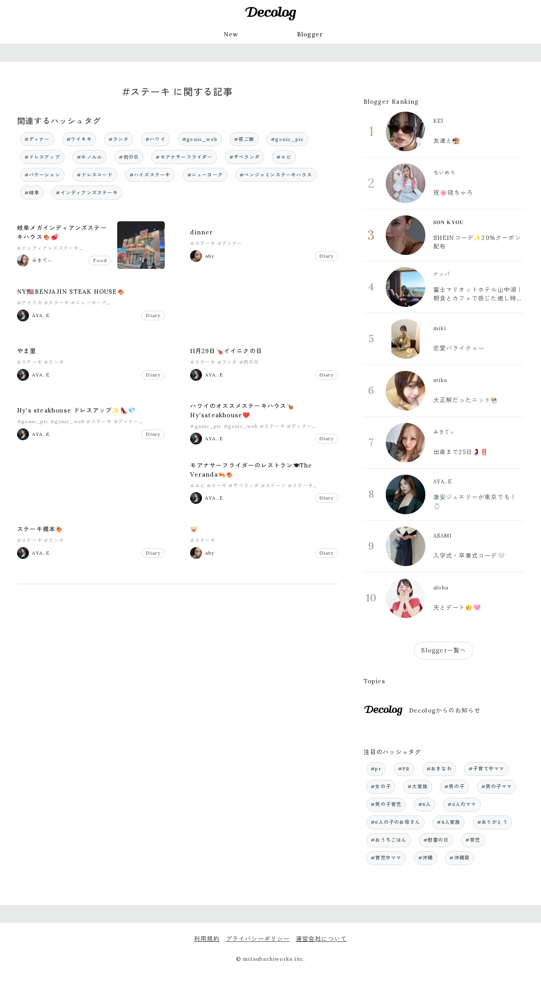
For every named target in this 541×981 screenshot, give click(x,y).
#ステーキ (202, 243)
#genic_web (199, 139)
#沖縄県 (460, 858)
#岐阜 (32, 193)
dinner (201, 232)
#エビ (283, 157)
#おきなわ (439, 769)
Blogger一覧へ (443, 650)
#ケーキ (217, 486)
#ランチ (119, 139)
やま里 (26, 351)
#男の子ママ (496, 786)
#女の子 (381, 786)
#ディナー (37, 139)
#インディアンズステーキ (87, 193)
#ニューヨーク (205, 175)
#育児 (472, 840)
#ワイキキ (79, 139)
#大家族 (418, 786)
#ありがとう (492, 822)
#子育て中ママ (486, 769)
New (231, 34)
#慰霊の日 (436, 840)
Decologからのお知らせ (445, 710)
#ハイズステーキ (150, 175)
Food (100, 260)
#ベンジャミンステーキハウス (276, 175)
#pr (376, 769)
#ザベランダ (244, 157)
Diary (326, 256)
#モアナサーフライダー (184, 157)
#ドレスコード (94, 175)
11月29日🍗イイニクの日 (226, 351)
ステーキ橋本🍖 (40, 529)
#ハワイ (155, 139)
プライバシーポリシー (258, 939)
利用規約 (207, 939)
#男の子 (454, 786)
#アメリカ (29, 303)
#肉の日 (129, 157)
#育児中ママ (386, 858)
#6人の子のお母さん (395, 822)
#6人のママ (462, 804)
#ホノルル (89, 157)
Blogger (310, 34)
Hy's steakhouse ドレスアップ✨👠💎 (76, 410)
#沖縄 (425, 858)
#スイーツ (273, 486)
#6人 (424, 804)
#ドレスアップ (42, 157)
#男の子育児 (386, 804)
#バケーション (42, 175)
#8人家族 (448, 822)
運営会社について (321, 939)
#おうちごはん (388, 840)
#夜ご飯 (244, 139)
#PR (404, 769)
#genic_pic (287, 139)
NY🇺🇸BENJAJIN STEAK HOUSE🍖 (71, 291)
